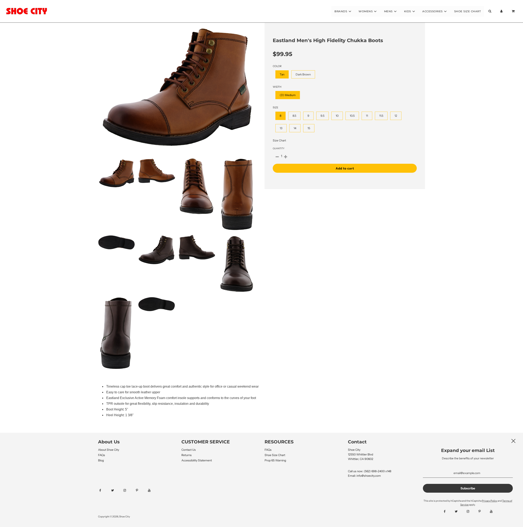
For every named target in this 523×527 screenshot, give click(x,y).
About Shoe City (108, 450)
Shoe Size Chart (467, 11)
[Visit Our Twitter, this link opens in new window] (116, 490)
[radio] (282, 74)
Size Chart (279, 140)
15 (308, 128)
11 (367, 116)
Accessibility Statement (196, 460)
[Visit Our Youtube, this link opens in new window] (153, 490)
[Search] (490, 11)
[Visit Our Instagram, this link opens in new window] (128, 490)
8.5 (294, 116)
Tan (282, 74)
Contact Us (188, 450)
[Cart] (513, 11)
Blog (101, 460)
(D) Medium (288, 95)
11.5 (381, 116)
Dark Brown (303, 74)
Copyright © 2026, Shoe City (114, 516)
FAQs (101, 455)
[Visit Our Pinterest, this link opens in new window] (140, 490)
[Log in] (501, 11)
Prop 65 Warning (275, 460)
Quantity (278, 148)
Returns (186, 455)
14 (295, 128)
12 (395, 116)
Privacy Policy (489, 500)
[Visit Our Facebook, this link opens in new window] (104, 490)
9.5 (322, 116)
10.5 (352, 116)
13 (281, 128)
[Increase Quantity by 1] (285, 156)
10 (337, 116)
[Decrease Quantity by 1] (277, 156)
